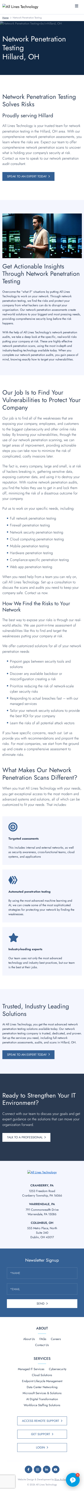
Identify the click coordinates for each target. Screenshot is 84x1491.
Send (41, 1303)
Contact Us (42, 1345)
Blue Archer (60, 1479)
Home (5, 17)
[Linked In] (46, 1469)
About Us (29, 1339)
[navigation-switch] (76, 6)
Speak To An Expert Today (27, 176)
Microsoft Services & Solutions (42, 1393)
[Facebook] (28, 1469)
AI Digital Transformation (42, 1399)
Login (40, 1447)
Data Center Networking (42, 1387)
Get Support (40, 1434)
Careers (56, 1339)
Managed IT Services (31, 1369)
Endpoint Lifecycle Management (42, 1381)
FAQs (42, 1339)
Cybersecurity (57, 1369)
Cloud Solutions (42, 1375)
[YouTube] (55, 1469)
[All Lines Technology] (22, 6)
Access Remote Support (40, 1421)
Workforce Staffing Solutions (42, 1405)
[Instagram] (37, 1469)
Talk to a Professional (25, 1137)
